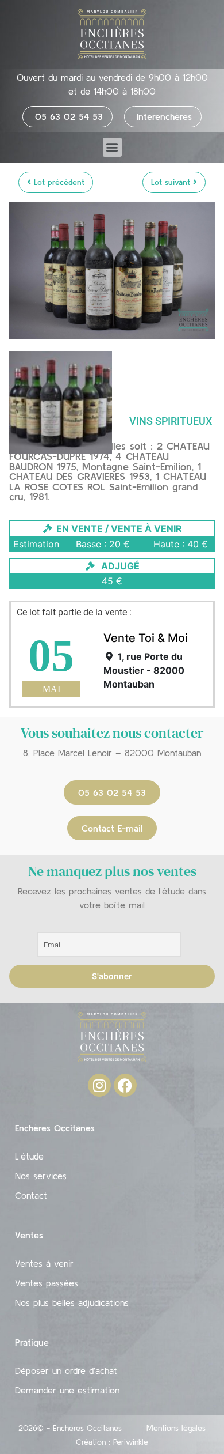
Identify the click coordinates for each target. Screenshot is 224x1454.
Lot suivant (172, 182)
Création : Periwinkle (112, 1442)
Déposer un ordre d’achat (66, 1370)
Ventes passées (46, 1283)
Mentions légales (176, 1428)
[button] (112, 147)
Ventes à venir (44, 1263)
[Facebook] (125, 1085)
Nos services (41, 1175)
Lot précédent (57, 182)
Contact (31, 1195)
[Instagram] (99, 1085)
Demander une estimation (67, 1390)
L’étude (29, 1156)
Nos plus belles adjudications (72, 1302)
